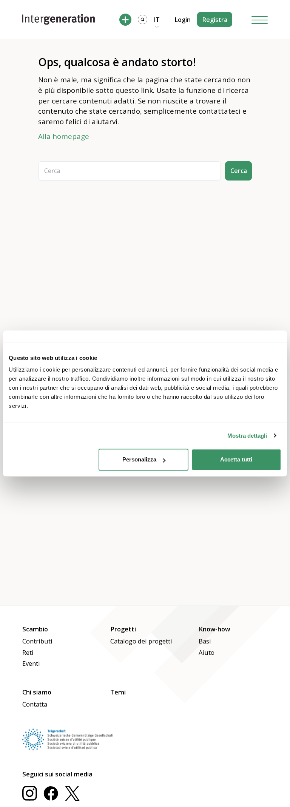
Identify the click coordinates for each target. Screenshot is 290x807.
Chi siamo (36, 692)
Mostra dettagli (247, 435)
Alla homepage (63, 136)
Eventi (31, 663)
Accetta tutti (236, 459)
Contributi (37, 641)
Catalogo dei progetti (141, 641)
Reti (28, 652)
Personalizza (139, 459)
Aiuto (206, 652)
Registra (214, 19)
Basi (205, 641)
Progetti (123, 629)
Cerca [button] (238, 171)
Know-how (214, 629)
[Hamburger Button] (259, 19)
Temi (118, 692)
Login (183, 19)
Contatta (34, 704)
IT (157, 19)
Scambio (35, 629)
